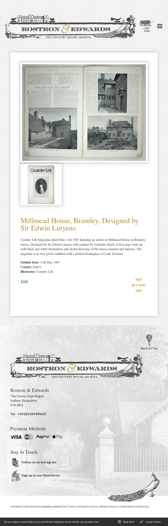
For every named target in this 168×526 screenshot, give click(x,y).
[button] (160, 26)
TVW (71, 506)
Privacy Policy (109, 506)
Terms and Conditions (134, 506)
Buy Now (138, 285)
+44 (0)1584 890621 (32, 414)
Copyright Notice (86, 506)
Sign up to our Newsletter (41, 475)
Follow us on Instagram (39, 462)
